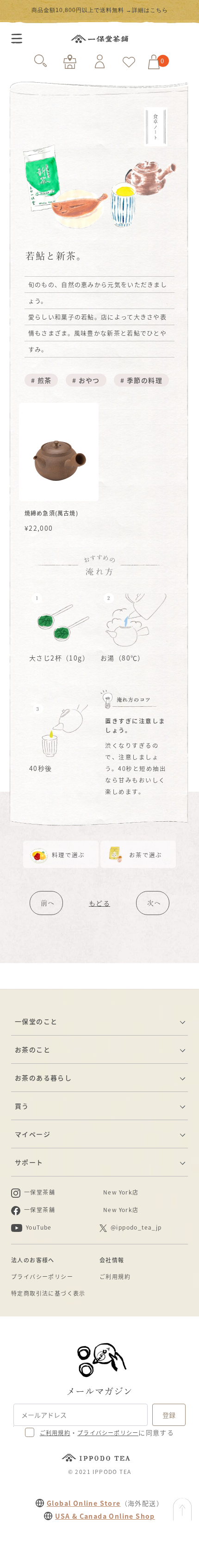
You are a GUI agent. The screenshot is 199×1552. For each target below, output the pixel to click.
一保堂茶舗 (99, 39)
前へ (48, 903)
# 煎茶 (41, 380)
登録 (168, 1414)
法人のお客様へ (33, 1260)
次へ (154, 903)
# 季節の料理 (141, 380)
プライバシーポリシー (42, 1276)
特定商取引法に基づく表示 (48, 1293)
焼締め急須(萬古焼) (51, 513)
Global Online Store (84, 1503)
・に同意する (107, 1432)
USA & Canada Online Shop (105, 1516)
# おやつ (86, 380)
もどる (99, 903)
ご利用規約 (115, 1276)
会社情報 (112, 1260)
